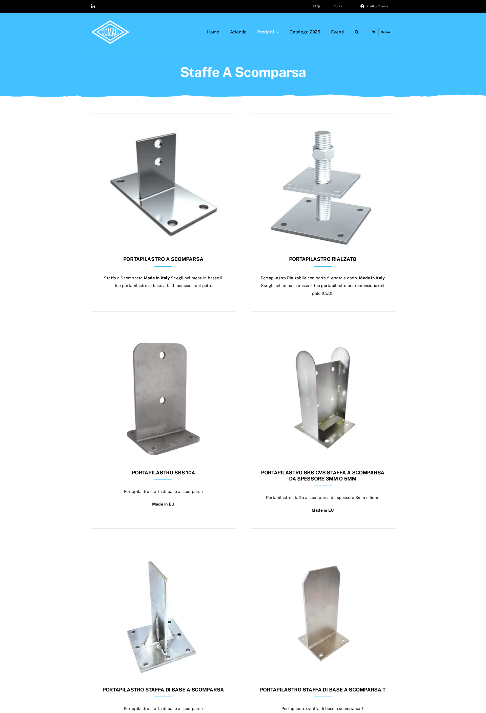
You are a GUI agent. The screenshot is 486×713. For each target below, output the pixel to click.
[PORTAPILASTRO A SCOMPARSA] (163, 126)
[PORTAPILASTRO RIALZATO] (323, 126)
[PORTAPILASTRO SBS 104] (163, 339)
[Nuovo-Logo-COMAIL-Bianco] (110, 22)
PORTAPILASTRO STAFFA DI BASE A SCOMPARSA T (323, 690)
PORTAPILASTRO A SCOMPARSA (163, 259)
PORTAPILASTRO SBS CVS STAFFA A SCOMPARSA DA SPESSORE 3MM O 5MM (322, 476)
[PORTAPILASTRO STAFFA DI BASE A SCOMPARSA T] (323, 556)
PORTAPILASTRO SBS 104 (163, 473)
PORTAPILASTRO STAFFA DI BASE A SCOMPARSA (163, 690)
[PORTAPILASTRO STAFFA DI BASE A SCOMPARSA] (163, 556)
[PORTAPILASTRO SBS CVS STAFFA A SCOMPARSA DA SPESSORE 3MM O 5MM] (323, 339)
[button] (357, 32)
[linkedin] (93, 6)
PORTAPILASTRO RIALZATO (322, 259)
